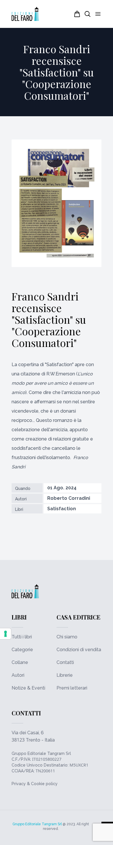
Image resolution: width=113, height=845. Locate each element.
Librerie (65, 675)
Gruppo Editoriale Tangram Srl (41, 753)
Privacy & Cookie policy (35, 783)
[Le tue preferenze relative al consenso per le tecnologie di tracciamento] (5, 633)
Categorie (22, 649)
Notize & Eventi (28, 688)
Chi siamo (67, 637)
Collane (20, 662)
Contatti (65, 662)
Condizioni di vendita (79, 649)
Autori (18, 675)
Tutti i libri (22, 637)
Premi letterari (72, 688)
